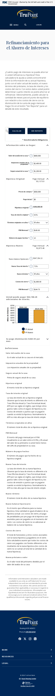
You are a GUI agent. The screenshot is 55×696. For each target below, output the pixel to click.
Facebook (20, 639)
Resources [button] (8, 656)
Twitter (25, 639)
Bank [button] (5, 650)
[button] (28, 145)
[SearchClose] (25, 25)
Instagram (30, 639)
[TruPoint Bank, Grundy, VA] (27, 14)
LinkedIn (35, 639)
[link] (27, 684)
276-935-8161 (31, 632)
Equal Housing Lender (28, 679)
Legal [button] (5, 663)
